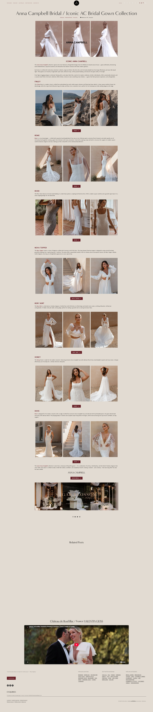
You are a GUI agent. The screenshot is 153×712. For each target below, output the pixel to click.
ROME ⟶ (76, 186)
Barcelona (105, 679)
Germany (118, 675)
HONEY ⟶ (76, 406)
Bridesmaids (138, 675)
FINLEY (38, 81)
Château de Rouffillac (62, 621)
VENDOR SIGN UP (23, 700)
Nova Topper (40, 250)
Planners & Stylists (131, 681)
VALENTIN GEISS (93, 621)
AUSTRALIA (21, 3)
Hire (139, 678)
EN (124, 2)
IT (127, 2)
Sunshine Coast (86, 679)
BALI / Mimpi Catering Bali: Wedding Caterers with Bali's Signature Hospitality (76, 605)
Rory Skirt (39, 306)
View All (104, 675)
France (113, 675)
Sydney (94, 679)
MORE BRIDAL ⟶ (76, 478)
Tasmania (81, 681)
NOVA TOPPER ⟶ (76, 298)
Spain (109, 678)
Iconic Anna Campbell (42, 64)
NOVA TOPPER (41, 248)
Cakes (132, 676)
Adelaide (62, 17)
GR (138, 2)
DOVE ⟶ (76, 461)
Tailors (128, 676)
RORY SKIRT (39, 303)
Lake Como (115, 678)
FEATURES (9, 3)
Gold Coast (81, 676)
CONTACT (9, 700)
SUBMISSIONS (11, 678)
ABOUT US (23, 702)
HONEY (38, 357)
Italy (108, 676)
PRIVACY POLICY (10, 702)
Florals (135, 678)
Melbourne (91, 678)
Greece (104, 676)
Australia (75, 17)
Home (120, 3)
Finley (38, 84)
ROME (37, 135)
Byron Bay (87, 675)
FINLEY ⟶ (76, 130)
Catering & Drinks (140, 676)
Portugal (104, 678)
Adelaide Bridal (68, 17)
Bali (109, 675)
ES (135, 2)
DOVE (37, 411)
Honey (38, 360)
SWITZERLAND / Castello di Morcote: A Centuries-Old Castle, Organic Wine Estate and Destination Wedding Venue (28, 605)
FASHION (15, 3)
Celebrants (129, 678)
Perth (79, 679)
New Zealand (114, 676)
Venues (128, 683)
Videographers (135, 683)
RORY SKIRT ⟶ (77, 352)
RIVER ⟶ (76, 240)
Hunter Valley (90, 676)
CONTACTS (36, 3)
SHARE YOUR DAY (15, 700)
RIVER (37, 191)
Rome (36, 138)
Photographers (130, 679)
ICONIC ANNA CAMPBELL (76, 61)
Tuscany (111, 679)
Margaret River (82, 678)
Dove (36, 413)
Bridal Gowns (130, 675)
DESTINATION (28, 3)
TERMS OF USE (17, 702)
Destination (94, 675)
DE (132, 2)
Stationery (141, 681)
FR (129, 2)
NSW (96, 678)
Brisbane (80, 675)
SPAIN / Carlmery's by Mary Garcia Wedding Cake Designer (125, 604)
